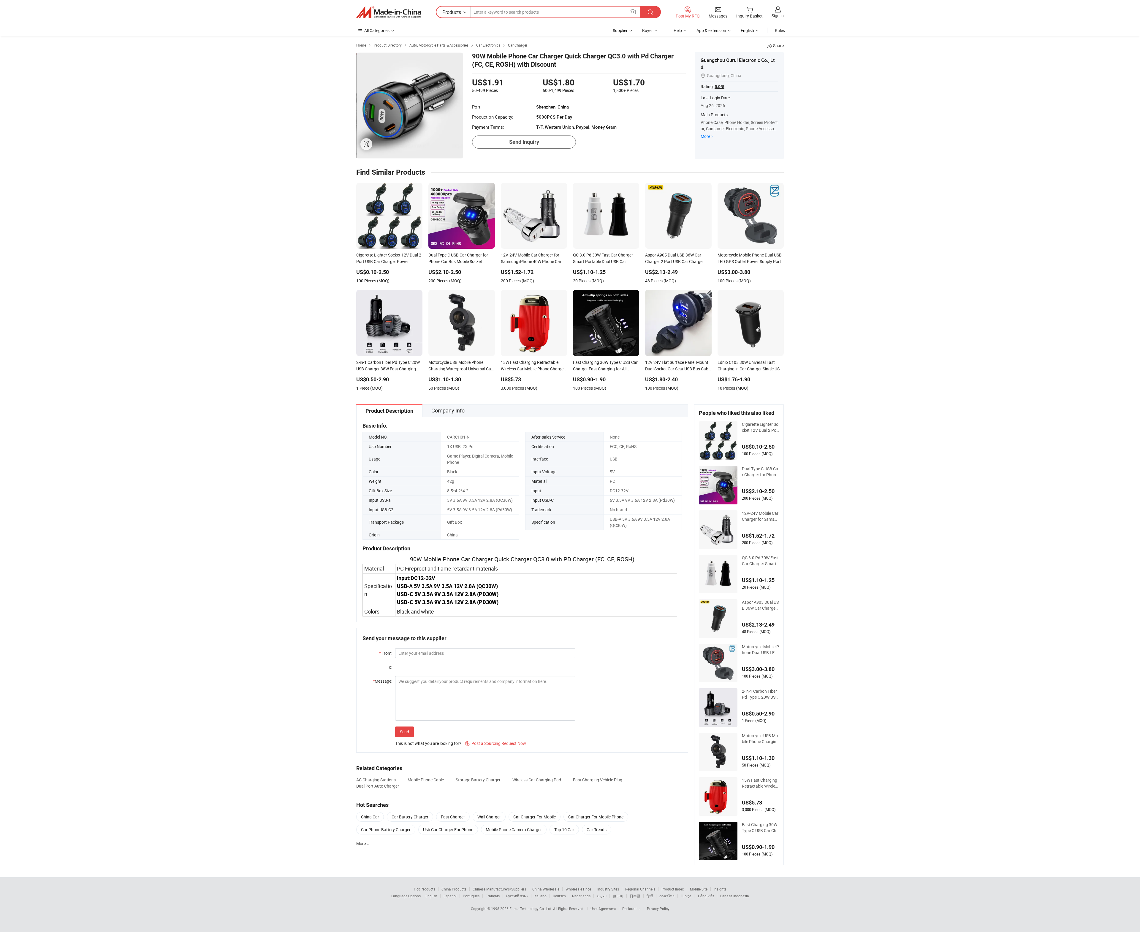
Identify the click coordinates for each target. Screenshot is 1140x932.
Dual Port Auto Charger (377, 786)
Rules (780, 30)
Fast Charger (453, 817)
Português (471, 895)
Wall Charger (489, 817)
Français (493, 895)
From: (385, 653)
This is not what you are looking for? (428, 743)
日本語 (635, 895)
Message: (382, 681)
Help (678, 30)
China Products (453, 889)
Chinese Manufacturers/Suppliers (499, 889)
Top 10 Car (564, 829)
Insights (720, 889)
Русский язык (517, 895)
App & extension (711, 30)
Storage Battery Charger (478, 780)
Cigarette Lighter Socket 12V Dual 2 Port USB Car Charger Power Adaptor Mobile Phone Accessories (760, 427)
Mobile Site (698, 889)
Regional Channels (640, 889)
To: (389, 667)
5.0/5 (719, 86)
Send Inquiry (524, 142)
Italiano (540, 895)
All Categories (377, 30)
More (705, 136)
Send (404, 732)
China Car (370, 817)
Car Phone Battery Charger (386, 829)
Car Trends (597, 829)
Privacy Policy (658, 908)
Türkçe (686, 895)
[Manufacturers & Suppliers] (388, 12)
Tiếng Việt (705, 895)
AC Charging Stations (376, 780)
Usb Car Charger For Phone (448, 829)
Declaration (631, 908)
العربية (602, 895)
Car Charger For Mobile (534, 817)
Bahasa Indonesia (734, 895)
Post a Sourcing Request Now (495, 743)
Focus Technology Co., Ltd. (531, 908)
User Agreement (603, 908)
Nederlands (581, 895)
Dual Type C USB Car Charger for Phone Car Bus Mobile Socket (760, 472)
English (431, 895)
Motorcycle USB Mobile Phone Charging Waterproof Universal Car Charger (760, 739)
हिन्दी (650, 895)
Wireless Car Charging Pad (536, 780)
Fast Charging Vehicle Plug (597, 780)
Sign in (778, 15)
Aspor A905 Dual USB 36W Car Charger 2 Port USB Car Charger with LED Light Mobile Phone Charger (760, 605)
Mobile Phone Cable (426, 780)
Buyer (647, 30)
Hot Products (424, 889)
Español (450, 895)
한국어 (618, 895)
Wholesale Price (578, 889)
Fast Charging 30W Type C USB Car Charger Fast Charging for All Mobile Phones (760, 828)
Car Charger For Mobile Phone (595, 817)
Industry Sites (608, 889)
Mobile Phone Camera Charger (514, 829)
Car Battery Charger (410, 817)
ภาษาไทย (666, 895)
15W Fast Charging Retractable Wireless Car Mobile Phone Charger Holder (759, 783)
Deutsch (559, 895)
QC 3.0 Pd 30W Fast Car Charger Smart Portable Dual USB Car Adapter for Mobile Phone (760, 561)
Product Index (672, 889)
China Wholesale (545, 889)
